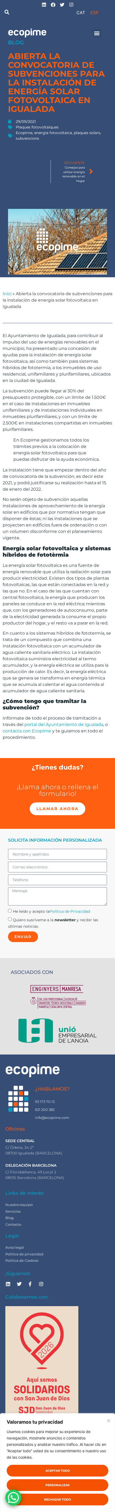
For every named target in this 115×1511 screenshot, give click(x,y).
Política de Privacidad (69, 911)
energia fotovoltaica (53, 132)
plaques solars (87, 132)
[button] (7, 12)
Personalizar (57, 1485)
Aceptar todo (57, 1471)
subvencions (27, 138)
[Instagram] (41, 1284)
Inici (7, 293)
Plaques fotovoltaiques (37, 127)
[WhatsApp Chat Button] (13, 1498)
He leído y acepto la (51, 911)
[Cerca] (108, 1421)
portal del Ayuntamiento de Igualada (63, 724)
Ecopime (24, 132)
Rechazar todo (57, 1499)
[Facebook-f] (30, 1284)
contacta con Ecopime (27, 730)
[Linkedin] (8, 1284)
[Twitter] (19, 1284)
